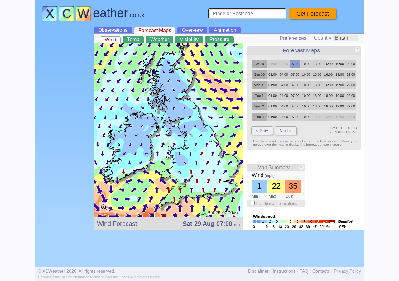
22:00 (351, 64)
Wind (110, 39)
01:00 (272, 74)
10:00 (306, 64)
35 (293, 186)
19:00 (339, 64)
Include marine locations (276, 204)
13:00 (317, 64)
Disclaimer (258, 271)
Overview (192, 30)
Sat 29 (259, 64)
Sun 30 (259, 74)
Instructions (284, 271)
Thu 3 (259, 117)
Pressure (219, 39)
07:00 (295, 64)
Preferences (293, 38)
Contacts (321, 271)
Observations (112, 30)
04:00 (284, 74)
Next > (286, 130)
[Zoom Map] (104, 207)
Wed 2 (259, 106)
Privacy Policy (347, 271)
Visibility (189, 39)
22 (276, 186)
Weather (159, 39)
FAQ (304, 271)
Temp (133, 39)
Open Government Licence (139, 277)
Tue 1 (259, 96)
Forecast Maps (154, 30)
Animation (225, 30)
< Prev (262, 130)
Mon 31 (259, 85)
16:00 (328, 64)
